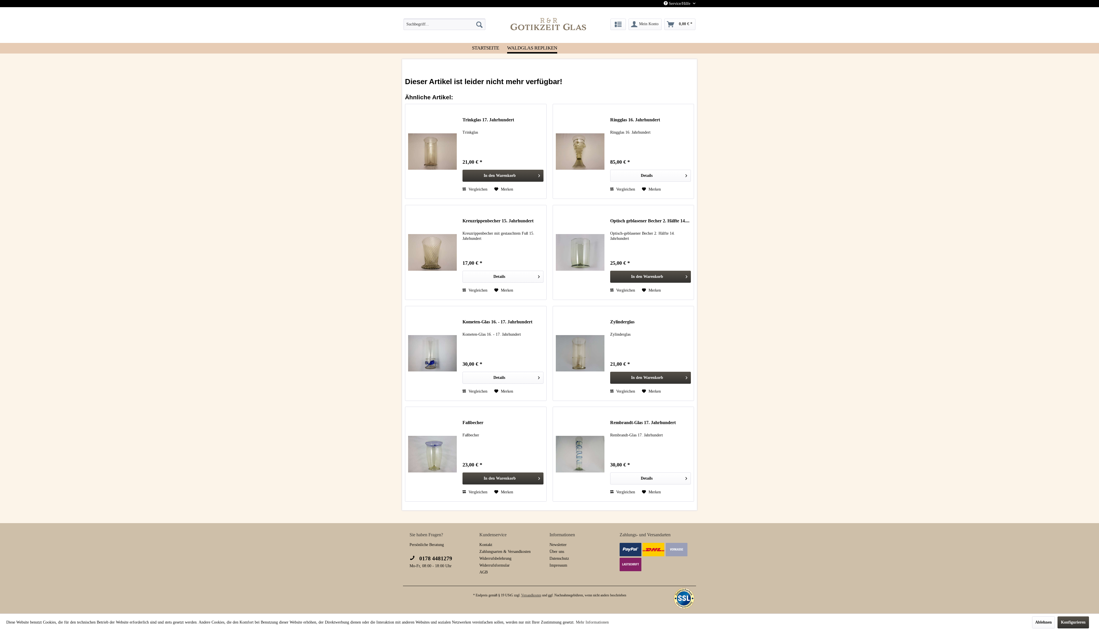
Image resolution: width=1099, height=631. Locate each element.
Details (647, 175)
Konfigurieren (1073, 622)
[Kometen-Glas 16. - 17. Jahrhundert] (432, 353)
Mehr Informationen (592, 622)
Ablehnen (1043, 622)
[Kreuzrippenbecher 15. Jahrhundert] (432, 252)
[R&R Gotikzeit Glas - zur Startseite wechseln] (548, 24)
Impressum (558, 565)
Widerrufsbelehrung (495, 558)
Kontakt (485, 545)
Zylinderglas (622, 321)
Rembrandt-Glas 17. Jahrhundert (643, 422)
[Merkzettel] (618, 24)
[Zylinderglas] (580, 353)
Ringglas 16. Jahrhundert (635, 119)
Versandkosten (531, 595)
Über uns (557, 551)
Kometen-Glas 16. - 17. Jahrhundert (497, 321)
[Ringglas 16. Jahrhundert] (580, 151)
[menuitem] (444, 24)
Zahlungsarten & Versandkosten (505, 551)
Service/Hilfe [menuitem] (679, 3)
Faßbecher (472, 422)
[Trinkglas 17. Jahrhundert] (432, 151)
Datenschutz (559, 558)
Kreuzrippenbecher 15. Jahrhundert (497, 220)
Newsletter (558, 545)
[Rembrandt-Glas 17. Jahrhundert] (580, 454)
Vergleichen (477, 189)
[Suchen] (479, 24)
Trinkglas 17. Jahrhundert (488, 119)
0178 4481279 (435, 558)
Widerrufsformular (494, 565)
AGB (483, 572)
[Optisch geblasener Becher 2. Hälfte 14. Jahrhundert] (580, 252)
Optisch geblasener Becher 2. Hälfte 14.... (649, 220)
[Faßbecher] (432, 454)
